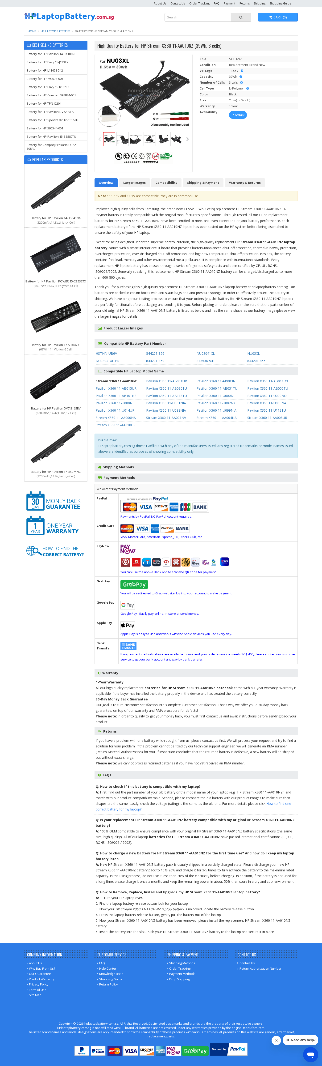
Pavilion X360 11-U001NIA (166, 403)
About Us (160, 3)
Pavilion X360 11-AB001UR (166, 381)
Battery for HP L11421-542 (45, 70)
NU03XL (253, 353)
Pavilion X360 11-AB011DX (267, 381)
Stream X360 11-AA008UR (267, 417)
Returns (244, 3)
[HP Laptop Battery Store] (69, 20)
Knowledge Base (111, 974)
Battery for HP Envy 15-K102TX (48, 87)
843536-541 (206, 360)
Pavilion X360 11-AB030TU (166, 388)
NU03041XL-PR (107, 360)
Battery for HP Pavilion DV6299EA (50, 112)
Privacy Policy (38, 984)
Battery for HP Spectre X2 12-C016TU (52, 120)
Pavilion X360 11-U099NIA (216, 410)
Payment (229, 3)
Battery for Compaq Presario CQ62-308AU (52, 147)
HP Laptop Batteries (55, 31)
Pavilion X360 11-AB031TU (217, 388)
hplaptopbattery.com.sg (101, 1023)
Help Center (107, 968)
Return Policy (108, 984)
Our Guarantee (40, 974)
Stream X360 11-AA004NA (217, 417)
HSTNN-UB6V (106, 353)
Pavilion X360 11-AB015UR (116, 388)
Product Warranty (41, 979)
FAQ (216, 3)
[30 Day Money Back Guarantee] (55, 511)
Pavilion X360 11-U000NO (267, 395)
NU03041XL (206, 353)
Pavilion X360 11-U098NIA (166, 410)
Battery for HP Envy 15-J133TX (47, 62)
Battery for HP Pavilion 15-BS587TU (51, 136)
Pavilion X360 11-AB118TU (166, 395)
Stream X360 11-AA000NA (116, 417)
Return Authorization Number (260, 968)
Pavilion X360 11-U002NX (216, 403)
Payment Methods (182, 974)
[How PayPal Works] (229, 1054)
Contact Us (177, 3)
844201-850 (155, 360)
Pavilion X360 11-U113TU (266, 410)
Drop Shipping (179, 979)
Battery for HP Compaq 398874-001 (51, 95)
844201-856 (155, 353)
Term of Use (37, 990)
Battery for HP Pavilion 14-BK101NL (51, 54)
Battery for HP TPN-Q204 (44, 103)
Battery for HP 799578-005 (45, 79)
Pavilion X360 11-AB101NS (116, 395)
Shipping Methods (182, 963)
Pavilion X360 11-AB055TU (267, 388)
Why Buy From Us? (42, 968)
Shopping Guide (280, 3)
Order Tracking (199, 3)
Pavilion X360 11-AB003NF (217, 381)
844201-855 (256, 360)
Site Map (35, 995)
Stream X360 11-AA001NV (166, 417)
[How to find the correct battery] (55, 561)
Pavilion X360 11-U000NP (115, 403)
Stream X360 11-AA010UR (116, 425)
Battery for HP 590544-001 (45, 128)
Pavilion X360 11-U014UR (115, 410)
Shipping (259, 3)
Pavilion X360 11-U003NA (266, 403)
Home (32, 31)
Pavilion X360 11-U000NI (215, 395)
